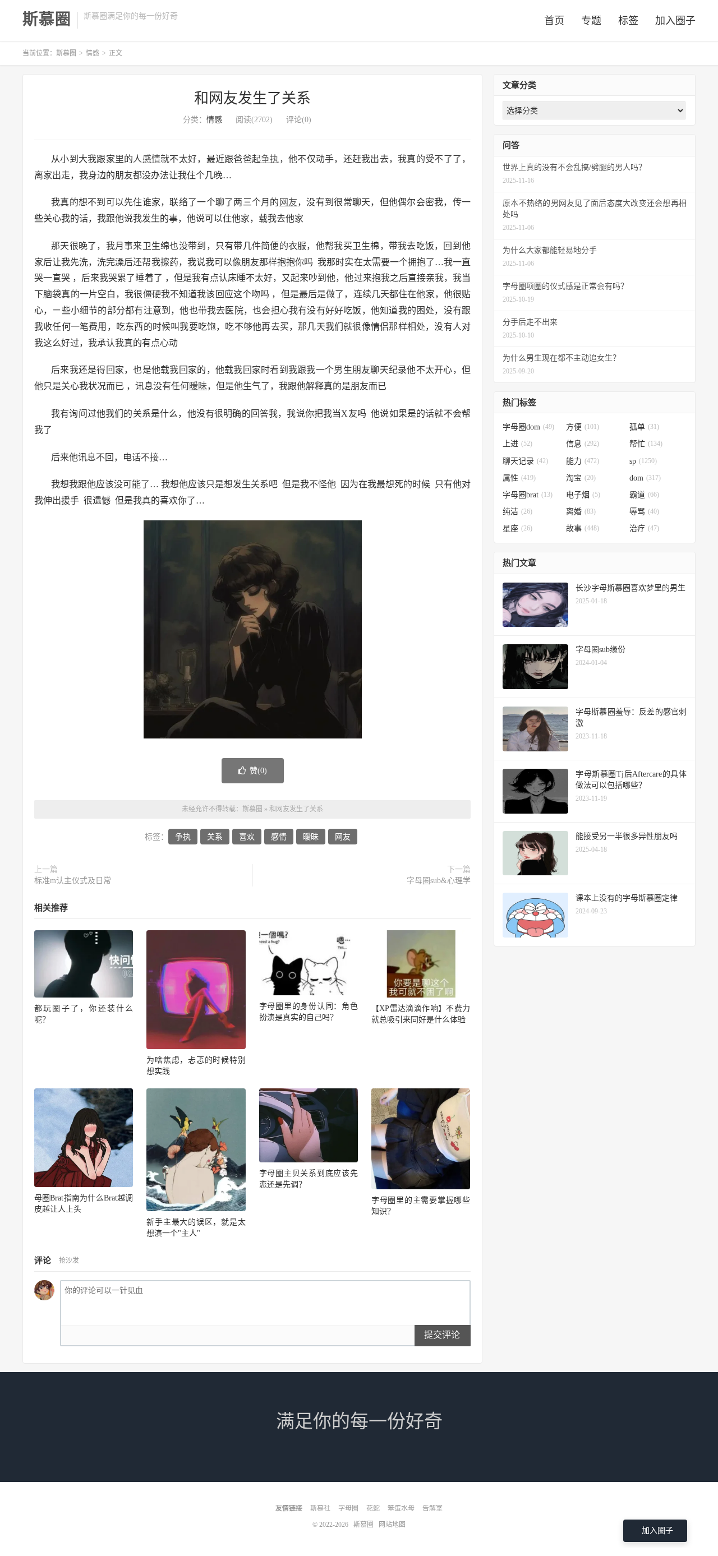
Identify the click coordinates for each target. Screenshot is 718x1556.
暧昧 (198, 386)
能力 (582, 461)
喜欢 (247, 837)
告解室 (432, 1508)
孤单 (644, 427)
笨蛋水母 (401, 1508)
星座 (517, 528)
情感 (92, 53)
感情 (151, 159)
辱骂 (644, 511)
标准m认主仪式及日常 (72, 880)
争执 (270, 159)
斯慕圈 (46, 19)
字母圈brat (528, 495)
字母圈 (348, 1508)
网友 (288, 202)
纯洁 (517, 511)
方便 (582, 427)
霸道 (644, 495)
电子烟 (583, 495)
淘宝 (581, 478)
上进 (517, 444)
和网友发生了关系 (252, 98)
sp (643, 461)
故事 (582, 528)
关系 (215, 837)
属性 (519, 478)
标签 (628, 20)
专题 (591, 20)
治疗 (644, 528)
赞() (258, 771)
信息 (582, 444)
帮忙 (645, 444)
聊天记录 (525, 461)
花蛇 (373, 1508)
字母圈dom (528, 427)
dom (645, 478)
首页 (554, 20)
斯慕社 (320, 1508)
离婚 (581, 511)
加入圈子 (675, 20)
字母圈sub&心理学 (439, 880)
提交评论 (442, 1335)
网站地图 (392, 1525)
